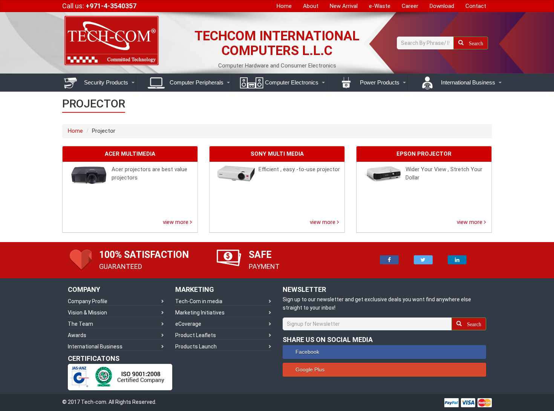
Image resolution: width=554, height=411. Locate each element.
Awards (77, 335)
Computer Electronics (290, 82)
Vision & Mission (87, 313)
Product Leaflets (195, 335)
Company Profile (87, 301)
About (310, 6)
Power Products (378, 82)
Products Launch (196, 347)
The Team (80, 324)
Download (442, 6)
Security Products (105, 82)
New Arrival (344, 6)
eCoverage (188, 324)
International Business (467, 82)
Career (410, 6)
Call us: (99, 6)
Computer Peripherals (195, 82)
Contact (475, 6)
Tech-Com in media (198, 301)
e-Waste (379, 6)
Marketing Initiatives (200, 313)
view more (176, 222)
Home (284, 6)
